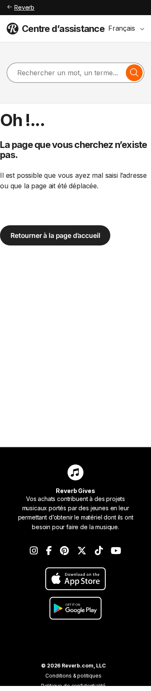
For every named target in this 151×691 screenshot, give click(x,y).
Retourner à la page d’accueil (55, 235)
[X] (82, 550)
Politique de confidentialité (73, 686)
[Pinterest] (64, 550)
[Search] (134, 72)
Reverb (24, 7)
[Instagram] (33, 550)
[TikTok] (98, 550)
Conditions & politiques (73, 676)
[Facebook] (49, 550)
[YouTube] (116, 550)
